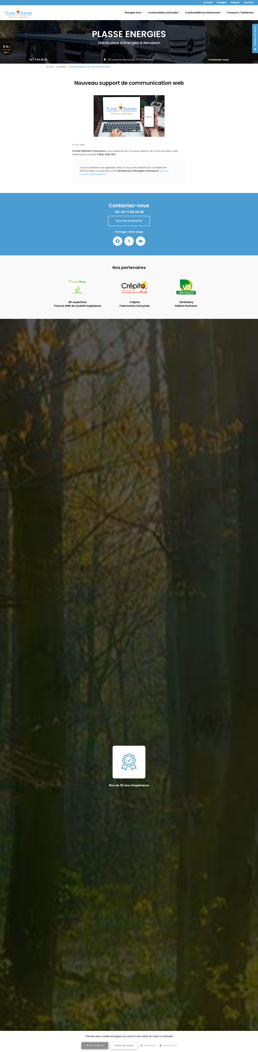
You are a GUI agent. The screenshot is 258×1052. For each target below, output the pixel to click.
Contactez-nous (218, 59)
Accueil (208, 2)
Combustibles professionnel (202, 12)
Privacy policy (169, 1045)
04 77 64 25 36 (38, 59)
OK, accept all (95, 1045)
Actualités (61, 66)
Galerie (235, 2)
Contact (249, 2)
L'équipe (221, 2)
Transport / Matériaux (240, 12)
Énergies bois (133, 12)
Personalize (149, 1045)
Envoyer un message (129, 221)
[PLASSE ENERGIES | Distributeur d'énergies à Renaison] (18, 13)
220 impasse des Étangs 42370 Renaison (130, 59)
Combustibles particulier (163, 12)
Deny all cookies (124, 1045)
